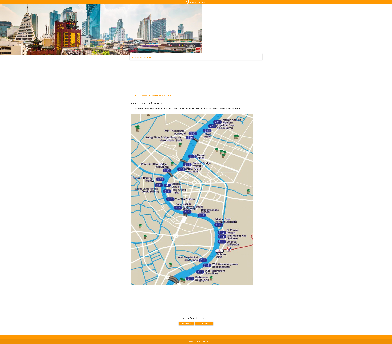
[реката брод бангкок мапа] (192, 284)
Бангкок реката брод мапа (162, 95)
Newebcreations (202, 341)
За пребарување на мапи (144, 57)
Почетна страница (139, 95)
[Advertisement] (192, 78)
